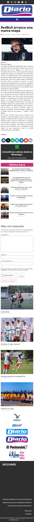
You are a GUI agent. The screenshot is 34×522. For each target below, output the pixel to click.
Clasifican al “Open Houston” (10, 344)
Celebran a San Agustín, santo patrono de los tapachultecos (21, 205)
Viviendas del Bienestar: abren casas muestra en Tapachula (21, 188)
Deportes (27, 34)
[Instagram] (15, 2)
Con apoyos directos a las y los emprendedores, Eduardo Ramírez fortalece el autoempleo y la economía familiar (21, 180)
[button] (17, 19)
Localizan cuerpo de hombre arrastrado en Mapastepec (21, 196)
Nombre (4, 254)
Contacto (28, 514)
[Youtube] (18, 2)
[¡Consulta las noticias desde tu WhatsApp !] (17, 147)
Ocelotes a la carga (7, 409)
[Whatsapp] (26, 2)
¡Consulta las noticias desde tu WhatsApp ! (17, 153)
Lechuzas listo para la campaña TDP (13, 376)
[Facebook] (8, 2)
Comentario (5, 234)
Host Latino (22, 520)
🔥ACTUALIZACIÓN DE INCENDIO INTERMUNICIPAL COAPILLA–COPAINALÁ (21, 169)
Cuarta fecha (5, 312)
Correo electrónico (7, 261)
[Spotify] (22, 2)
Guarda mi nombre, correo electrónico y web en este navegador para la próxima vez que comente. (16, 269)
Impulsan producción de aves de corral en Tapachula (21, 213)
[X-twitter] (11, 2)
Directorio (28, 511)
